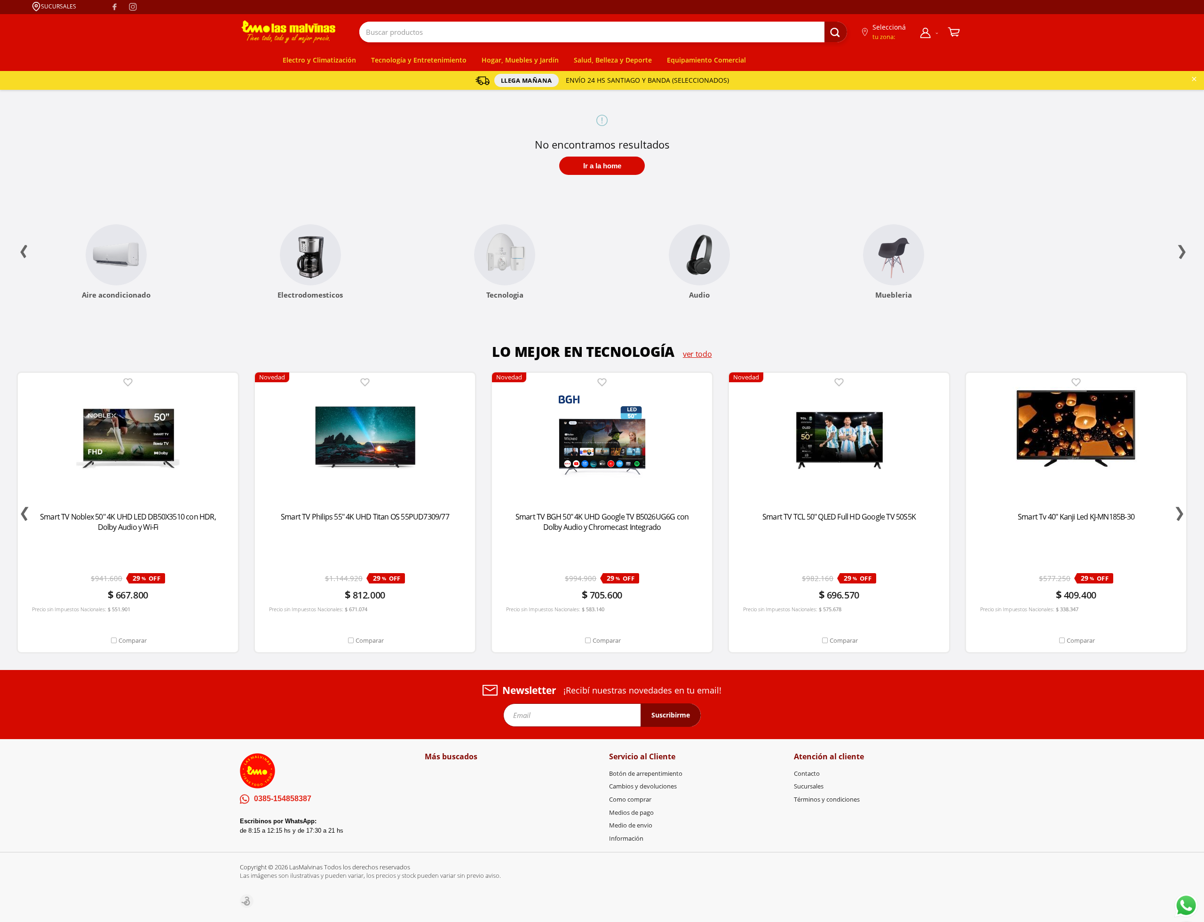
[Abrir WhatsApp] (1186, 905)
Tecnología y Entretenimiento (419, 59)
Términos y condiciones (827, 799)
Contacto (807, 773)
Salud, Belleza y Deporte (613, 59)
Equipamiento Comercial (706, 59)
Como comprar (630, 799)
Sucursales (809, 786)
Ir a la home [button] (602, 166)
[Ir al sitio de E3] (246, 901)
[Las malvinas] (288, 32)
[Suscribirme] (671, 715)
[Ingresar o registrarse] (929, 32)
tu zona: (883, 37)
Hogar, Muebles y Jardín (520, 59)
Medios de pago (631, 812)
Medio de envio (630, 825)
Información (626, 838)
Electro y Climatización (319, 59)
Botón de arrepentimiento (645, 773)
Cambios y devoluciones (643, 786)
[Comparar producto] (128, 640)
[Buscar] (835, 33)
